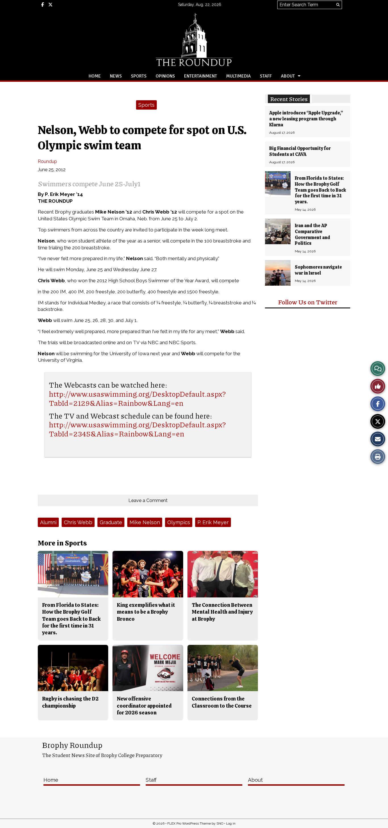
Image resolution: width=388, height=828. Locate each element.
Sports (139, 76)
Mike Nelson (145, 522)
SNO (219, 823)
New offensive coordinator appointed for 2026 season (144, 705)
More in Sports (62, 543)
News (116, 76)
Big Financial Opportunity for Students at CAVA (300, 151)
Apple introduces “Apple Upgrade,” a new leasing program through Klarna (306, 119)
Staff (266, 76)
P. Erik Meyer (213, 522)
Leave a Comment (148, 500)
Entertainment (200, 76)
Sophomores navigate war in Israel (318, 270)
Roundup (47, 161)
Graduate (111, 522)
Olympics (178, 522)
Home (95, 76)
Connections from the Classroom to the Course (222, 702)
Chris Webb (78, 522)
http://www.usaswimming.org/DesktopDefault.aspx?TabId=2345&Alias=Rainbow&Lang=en (137, 429)
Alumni (48, 522)
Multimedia (238, 76)
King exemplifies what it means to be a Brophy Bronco (146, 612)
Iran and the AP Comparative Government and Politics (312, 234)
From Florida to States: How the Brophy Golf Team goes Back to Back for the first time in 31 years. (320, 190)
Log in (230, 823)
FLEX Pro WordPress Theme (189, 823)
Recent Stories (289, 99)
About (288, 76)
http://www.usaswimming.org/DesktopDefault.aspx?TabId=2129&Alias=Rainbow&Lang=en (137, 398)
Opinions (165, 76)
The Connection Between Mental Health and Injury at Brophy (222, 612)
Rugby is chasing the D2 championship (70, 702)
